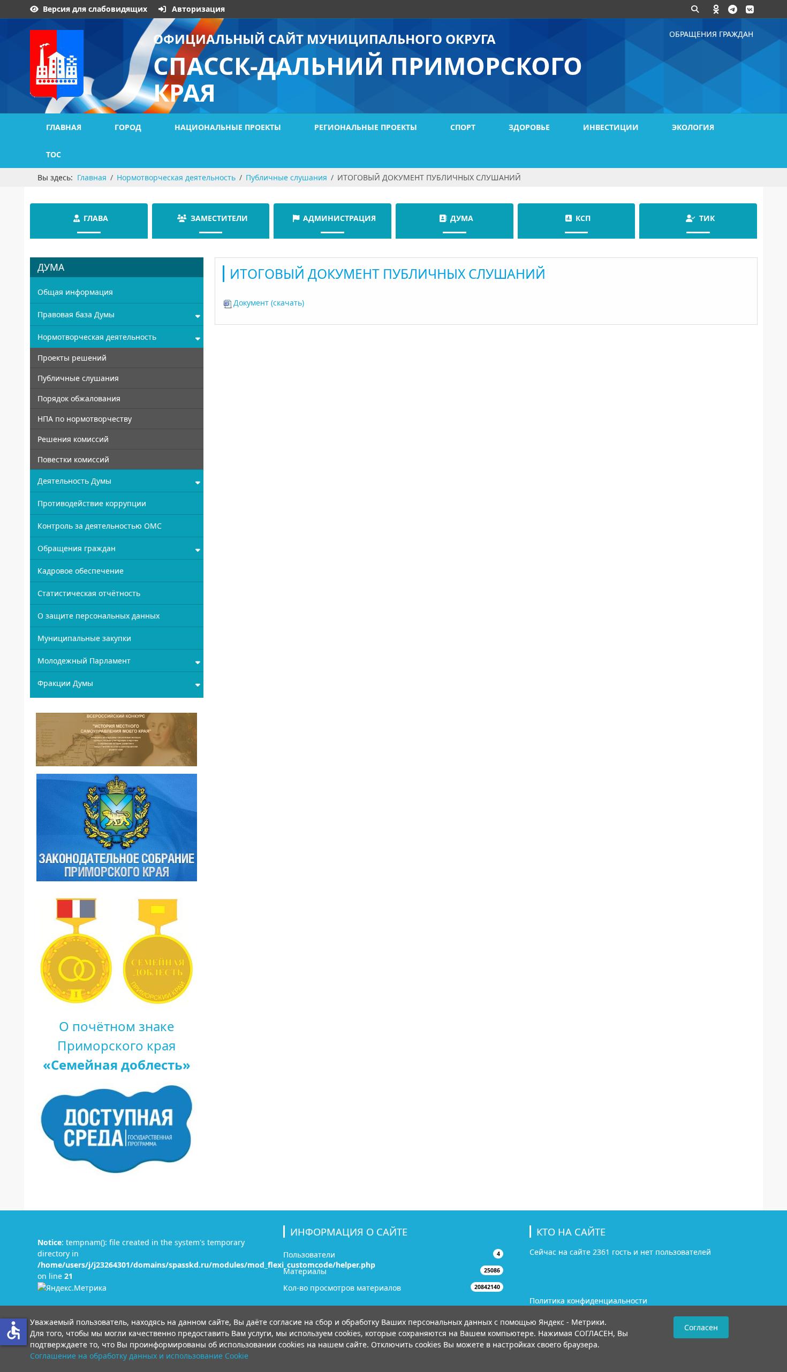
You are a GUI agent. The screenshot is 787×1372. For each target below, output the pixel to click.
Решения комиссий (73, 439)
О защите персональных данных (98, 616)
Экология (693, 127)
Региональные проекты (365, 127)
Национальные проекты (228, 127)
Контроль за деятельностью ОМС (99, 526)
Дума (461, 218)
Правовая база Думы (76, 314)
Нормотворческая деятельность (96, 337)
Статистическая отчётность (88, 593)
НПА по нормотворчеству (84, 419)
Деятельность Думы (74, 481)
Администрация (339, 218)
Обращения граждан (711, 34)
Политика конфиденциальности (588, 1300)
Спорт (462, 127)
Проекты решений (72, 358)
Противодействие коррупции (91, 503)
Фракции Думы (65, 683)
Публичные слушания (78, 378)
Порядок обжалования (78, 398)
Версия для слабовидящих (95, 9)
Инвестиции (611, 127)
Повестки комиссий (73, 459)
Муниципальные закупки (84, 638)
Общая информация (75, 292)
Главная (63, 127)
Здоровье (529, 127)
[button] (716, 9)
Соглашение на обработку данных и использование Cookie (139, 1356)
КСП (583, 218)
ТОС (53, 154)
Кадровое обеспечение (80, 571)
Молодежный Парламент (84, 660)
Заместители (219, 218)
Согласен (701, 1327)
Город (128, 127)
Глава (96, 218)
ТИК (707, 218)
